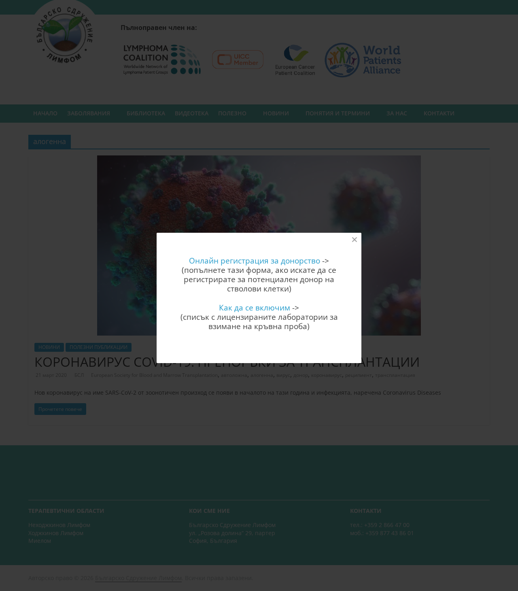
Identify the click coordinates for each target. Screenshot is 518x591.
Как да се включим (254, 307)
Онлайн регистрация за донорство (254, 260)
